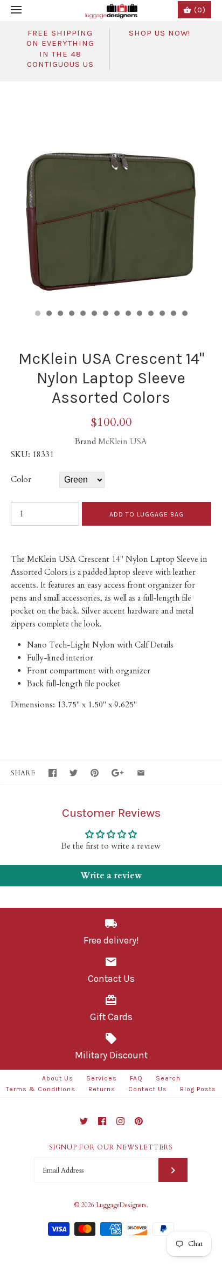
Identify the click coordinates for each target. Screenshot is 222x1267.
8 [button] (116, 314)
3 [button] (59, 314)
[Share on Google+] (118, 773)
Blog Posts (198, 1089)
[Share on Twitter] (74, 773)
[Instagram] (120, 1121)
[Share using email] (141, 773)
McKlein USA (122, 441)
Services (101, 1078)
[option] (111, 192)
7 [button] (105, 314)
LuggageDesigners (121, 1205)
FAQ (136, 1078)
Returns (101, 1089)
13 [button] (173, 314)
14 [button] (184, 314)
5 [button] (82, 314)
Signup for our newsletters (111, 1147)
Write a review (111, 876)
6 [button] (93, 314)
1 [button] (37, 314)
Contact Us (147, 1089)
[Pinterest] (139, 1121)
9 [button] (127, 314)
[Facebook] (102, 1121)
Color (21, 479)
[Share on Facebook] (52, 773)
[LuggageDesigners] (111, 10)
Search (168, 1078)
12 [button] (161, 314)
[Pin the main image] (95, 773)
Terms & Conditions (40, 1089)
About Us (57, 1078)
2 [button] (48, 314)
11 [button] (150, 314)
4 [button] (71, 314)
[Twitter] (84, 1121)
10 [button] (139, 314)
